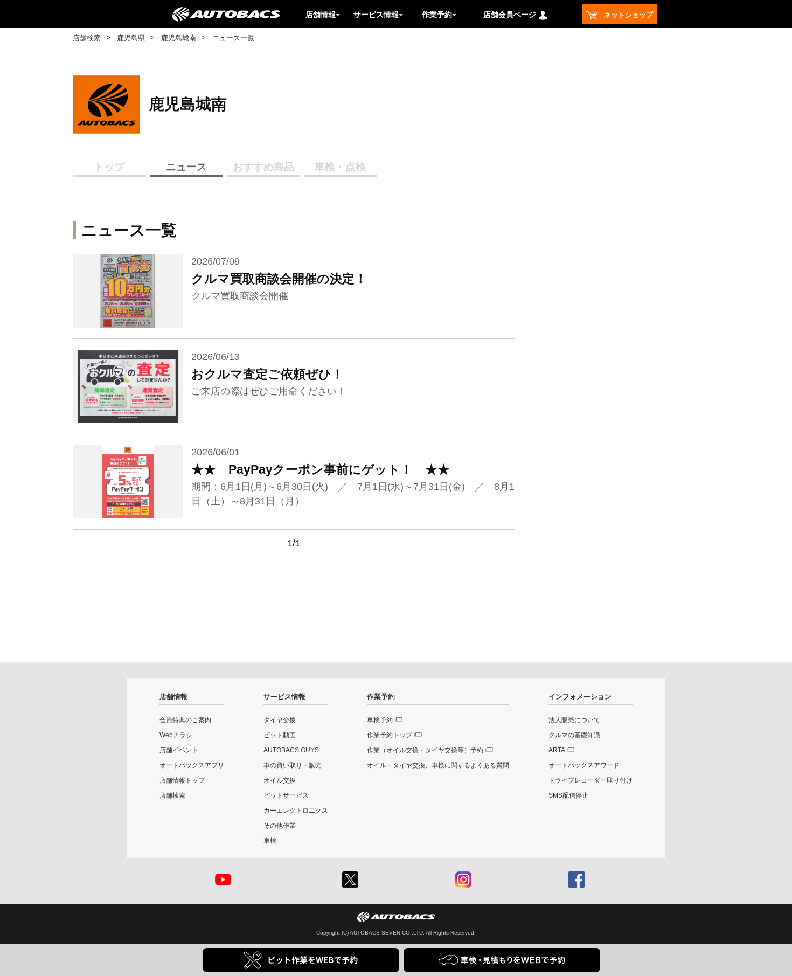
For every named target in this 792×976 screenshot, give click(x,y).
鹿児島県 (131, 38)
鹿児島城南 (178, 38)
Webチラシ (175, 735)
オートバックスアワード (584, 765)
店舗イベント (178, 750)
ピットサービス (286, 795)
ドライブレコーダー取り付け (590, 780)
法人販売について (574, 720)
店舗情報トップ (182, 780)
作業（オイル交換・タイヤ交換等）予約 (425, 750)
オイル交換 (279, 780)
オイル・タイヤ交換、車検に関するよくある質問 (438, 765)
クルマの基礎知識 (574, 735)
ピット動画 (279, 735)
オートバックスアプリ (191, 765)
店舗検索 (87, 38)
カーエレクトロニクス (295, 810)
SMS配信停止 (568, 795)
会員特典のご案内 (185, 720)
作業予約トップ (389, 735)
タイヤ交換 (279, 720)
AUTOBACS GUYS (291, 750)
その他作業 (279, 825)
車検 (269, 841)
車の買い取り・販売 (292, 765)
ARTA (556, 750)
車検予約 (380, 720)
